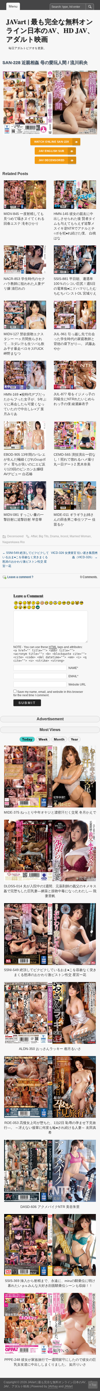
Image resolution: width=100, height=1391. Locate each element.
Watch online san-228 (51, 141)
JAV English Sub (51, 150)
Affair (34, 536)
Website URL (77, 684)
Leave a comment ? (20, 577)
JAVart (68, 1386)
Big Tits (44, 536)
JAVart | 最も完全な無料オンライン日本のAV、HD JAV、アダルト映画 (50, 30)
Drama (54, 536)
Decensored (15, 536)
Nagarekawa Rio (13, 542)
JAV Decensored (52, 160)
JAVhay (53, 1386)
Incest (64, 536)
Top (94, 1385)
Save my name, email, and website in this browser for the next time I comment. (48, 693)
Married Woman (80, 536)
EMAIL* (73, 676)
